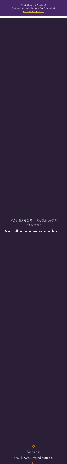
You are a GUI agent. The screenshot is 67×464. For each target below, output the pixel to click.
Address (33, 452)
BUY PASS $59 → (33, 12)
